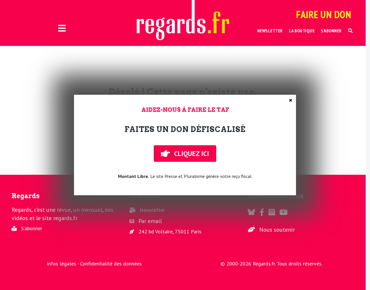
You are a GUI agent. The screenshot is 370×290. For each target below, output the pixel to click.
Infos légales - (63, 263)
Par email (150, 221)
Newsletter (152, 210)
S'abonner (31, 228)
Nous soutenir (277, 229)
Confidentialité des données (111, 263)
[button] (350, 30)
